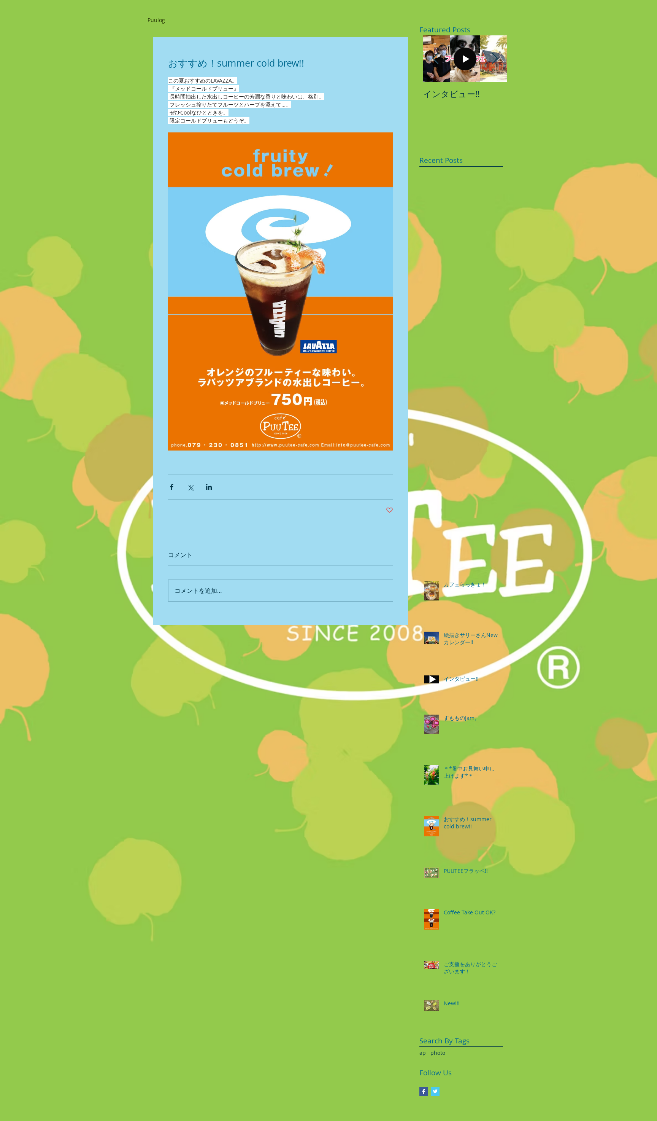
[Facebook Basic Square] (423, 1091)
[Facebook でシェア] (171, 486)
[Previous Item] (435, 59)
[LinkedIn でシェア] (209, 486)
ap (422, 1052)
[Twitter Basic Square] (435, 1091)
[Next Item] (494, 59)
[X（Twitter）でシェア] (190, 486)
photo (437, 1052)
